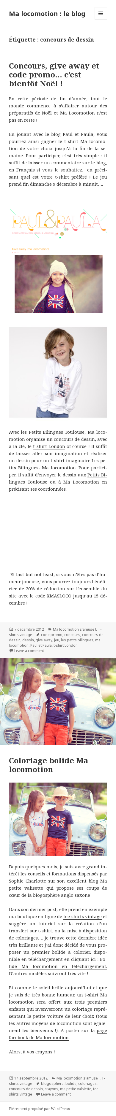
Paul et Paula (78, 134)
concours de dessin (26, 1088)
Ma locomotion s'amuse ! (74, 629)
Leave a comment (29, 650)
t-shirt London (49, 446)
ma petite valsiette (75, 1088)
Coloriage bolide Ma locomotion (48, 765)
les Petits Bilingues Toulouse (52, 432)
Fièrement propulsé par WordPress (39, 1108)
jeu (56, 640)
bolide (70, 1083)
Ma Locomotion (81, 482)
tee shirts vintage (82, 916)
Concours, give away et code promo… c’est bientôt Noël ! (54, 74)
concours (72, 634)
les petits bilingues (77, 640)
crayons (51, 1088)
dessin (28, 640)
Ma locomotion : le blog (47, 13)
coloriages (87, 1083)
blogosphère (52, 1083)
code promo (51, 634)
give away (44, 640)
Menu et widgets (101, 19)
